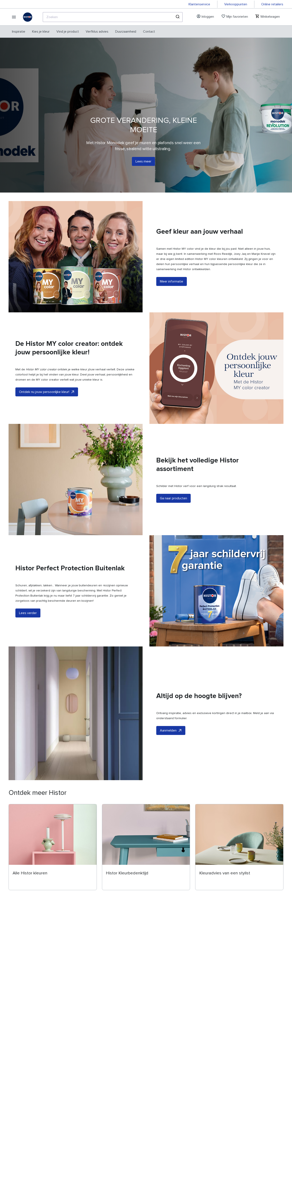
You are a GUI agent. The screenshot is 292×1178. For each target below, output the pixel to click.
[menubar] (83, 31)
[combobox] (113, 17)
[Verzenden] (177, 17)
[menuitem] (19, 31)
